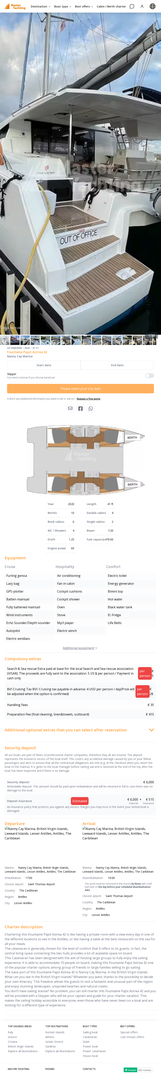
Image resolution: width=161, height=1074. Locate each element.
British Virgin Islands (21, 1046)
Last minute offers (132, 1037)
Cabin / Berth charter (111, 6)
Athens (49, 1037)
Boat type (61, 6)
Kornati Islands (55, 1032)
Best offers (83, 6)
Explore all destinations (23, 1051)
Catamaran (90, 1037)
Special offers (129, 1032)
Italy (10, 1032)
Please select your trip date (81, 388)
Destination (39, 6)
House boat (90, 1056)
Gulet (86, 1042)
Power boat (90, 1046)
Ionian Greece (54, 1042)
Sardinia (50, 1046)
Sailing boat (90, 1032)
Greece (12, 1037)
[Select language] (152, 6)
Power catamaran (94, 1051)
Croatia (12, 1042)
